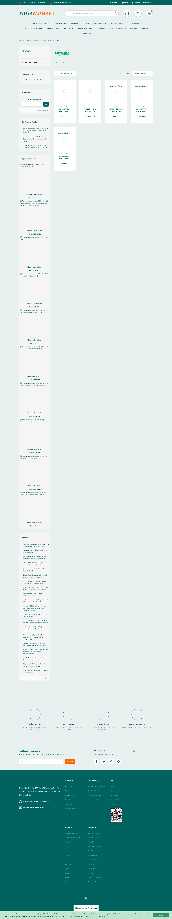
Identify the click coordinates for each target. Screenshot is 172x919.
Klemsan (68, 842)
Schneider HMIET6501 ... (34, 194)
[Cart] (149, 13)
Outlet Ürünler (92, 882)
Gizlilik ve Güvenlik (94, 791)
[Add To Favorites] (66, 120)
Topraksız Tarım (93, 864)
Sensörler (91, 842)
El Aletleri (91, 873)
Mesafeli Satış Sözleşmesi (96, 786)
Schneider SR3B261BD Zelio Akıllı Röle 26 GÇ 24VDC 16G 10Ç (90, 109)
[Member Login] (138, 13)
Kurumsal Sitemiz (70, 809)
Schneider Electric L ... (34, 340)
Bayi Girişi (114, 804)
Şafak (67, 873)
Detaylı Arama (43, 110)
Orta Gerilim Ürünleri (95, 877)
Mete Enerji (68, 864)
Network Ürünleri (93, 860)
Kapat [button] (161, 915)
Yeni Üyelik (114, 795)
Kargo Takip (124, 3)
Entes (67, 882)
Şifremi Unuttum (116, 800)
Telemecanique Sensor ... (35, 231)
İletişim (137, 3)
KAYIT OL (70, 762)
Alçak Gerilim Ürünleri (95, 833)
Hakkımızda (113, 3)
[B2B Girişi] (126, 13)
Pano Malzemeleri (94, 851)
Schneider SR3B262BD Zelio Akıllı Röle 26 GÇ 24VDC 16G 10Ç (64, 156)
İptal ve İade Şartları (94, 795)
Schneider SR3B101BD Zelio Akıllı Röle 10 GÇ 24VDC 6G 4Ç (116, 109)
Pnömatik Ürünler (93, 855)
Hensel (67, 877)
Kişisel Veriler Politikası (95, 800)
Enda (66, 860)
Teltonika (68, 855)
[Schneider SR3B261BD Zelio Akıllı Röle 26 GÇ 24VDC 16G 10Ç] (90, 91)
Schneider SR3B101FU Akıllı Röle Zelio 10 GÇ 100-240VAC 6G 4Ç (141, 109)
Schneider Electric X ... (35, 522)
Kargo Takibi (69, 800)
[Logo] (40, 13)
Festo (66, 846)
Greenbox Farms (70, 851)
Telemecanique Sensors (73, 838)
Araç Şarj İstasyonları (95, 846)
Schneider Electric (71, 833)
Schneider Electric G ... (35, 413)
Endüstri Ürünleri (93, 838)
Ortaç (67, 869)
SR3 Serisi (56, 40)
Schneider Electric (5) (34, 79)
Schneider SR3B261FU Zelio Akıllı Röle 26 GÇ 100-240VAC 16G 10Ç (64, 109)
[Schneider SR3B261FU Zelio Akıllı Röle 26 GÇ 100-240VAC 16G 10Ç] (65, 91)
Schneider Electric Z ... (34, 267)
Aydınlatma (91, 869)
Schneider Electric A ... (35, 449)
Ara (46, 104)
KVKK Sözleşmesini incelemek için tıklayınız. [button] (91, 916)
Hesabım (113, 786)
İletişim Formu (69, 795)
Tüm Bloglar (43, 678)
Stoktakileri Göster (66, 73)
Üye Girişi (114, 791)
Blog (131, 3)
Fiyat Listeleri (147, 3)
